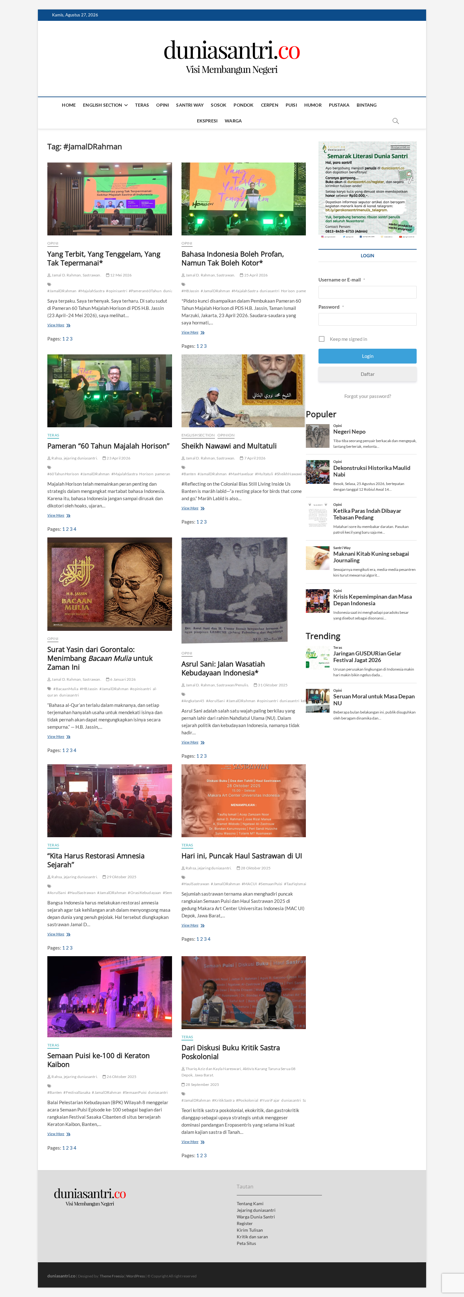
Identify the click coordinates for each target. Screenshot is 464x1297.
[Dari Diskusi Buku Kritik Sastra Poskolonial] (243, 992)
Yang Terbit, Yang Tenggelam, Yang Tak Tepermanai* (103, 258)
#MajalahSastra (91, 290)
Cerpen (269, 105)
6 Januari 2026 (123, 679)
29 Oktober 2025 (121, 876)
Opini (162, 105)
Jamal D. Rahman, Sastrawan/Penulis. (217, 685)
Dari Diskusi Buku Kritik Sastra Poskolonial (230, 1052)
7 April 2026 (254, 458)
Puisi (291, 105)
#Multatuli (264, 473)
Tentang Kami (250, 1203)
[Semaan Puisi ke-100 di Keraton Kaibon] (109, 996)
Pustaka (339, 105)
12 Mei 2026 (121, 275)
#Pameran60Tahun (145, 290)
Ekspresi (207, 120)
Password (331, 307)
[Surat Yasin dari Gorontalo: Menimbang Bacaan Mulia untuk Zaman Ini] (109, 584)
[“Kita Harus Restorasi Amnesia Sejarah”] (109, 800)
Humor (313, 105)
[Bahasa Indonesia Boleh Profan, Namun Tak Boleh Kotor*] (243, 199)
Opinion (226, 435)
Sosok (218, 105)
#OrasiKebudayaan (144, 892)
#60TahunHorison (63, 473)
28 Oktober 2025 (255, 868)
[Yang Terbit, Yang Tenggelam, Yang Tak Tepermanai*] (109, 199)
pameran (304, 290)
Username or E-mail (341, 279)
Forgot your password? (367, 396)
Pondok (243, 105)
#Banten (188, 473)
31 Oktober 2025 (272, 685)
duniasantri (269, 290)
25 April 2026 (256, 275)
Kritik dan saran (252, 1236)
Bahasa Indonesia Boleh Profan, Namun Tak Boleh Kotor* (232, 258)
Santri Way (190, 105)
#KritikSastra (223, 1100)
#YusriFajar (270, 1100)
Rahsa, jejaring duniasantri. (74, 458)
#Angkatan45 (193, 700)
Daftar (368, 374)
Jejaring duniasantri (256, 1210)
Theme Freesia (112, 1276)
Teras (142, 105)
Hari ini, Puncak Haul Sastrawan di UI (241, 855)
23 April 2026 (118, 458)
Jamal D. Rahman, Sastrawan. (76, 275)
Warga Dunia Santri (256, 1216)
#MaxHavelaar (241, 473)
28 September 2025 (202, 1084)
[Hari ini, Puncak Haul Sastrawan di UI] (243, 800)
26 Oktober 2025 (121, 1076)
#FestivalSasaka (76, 1092)
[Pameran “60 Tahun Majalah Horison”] (109, 390)
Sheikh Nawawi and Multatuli (229, 445)
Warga (233, 120)
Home (69, 105)
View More (57, 326)
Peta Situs (246, 1243)
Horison (288, 290)
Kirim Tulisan (250, 1230)
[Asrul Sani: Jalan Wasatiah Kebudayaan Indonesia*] (243, 591)
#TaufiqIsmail (295, 883)
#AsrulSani (215, 700)
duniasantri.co (61, 1275)
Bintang (367, 105)
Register (245, 1223)
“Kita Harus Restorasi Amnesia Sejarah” (96, 860)
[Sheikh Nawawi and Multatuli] (243, 390)
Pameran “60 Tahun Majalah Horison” (108, 445)
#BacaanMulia (65, 688)
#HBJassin (190, 290)
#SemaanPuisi (270, 883)
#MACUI (249, 883)
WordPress (135, 1276)
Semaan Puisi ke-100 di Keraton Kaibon (98, 1060)
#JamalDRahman (62, 290)
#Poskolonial (247, 1100)
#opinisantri (116, 290)
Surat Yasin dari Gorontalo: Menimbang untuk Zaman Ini (100, 658)
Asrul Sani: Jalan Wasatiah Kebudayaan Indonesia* (223, 668)
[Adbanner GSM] (367, 145)
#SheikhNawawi (288, 473)
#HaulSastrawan (82, 892)
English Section (102, 105)
